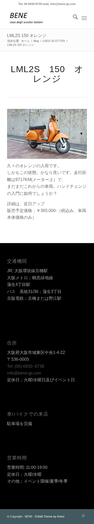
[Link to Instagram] (83, 516)
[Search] (73, 18)
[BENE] (39, 18)
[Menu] (84, 18)
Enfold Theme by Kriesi (49, 516)
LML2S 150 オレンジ (26, 35)
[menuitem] (73, 18)
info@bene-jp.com (24, 373)
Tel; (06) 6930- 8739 (25, 366)
